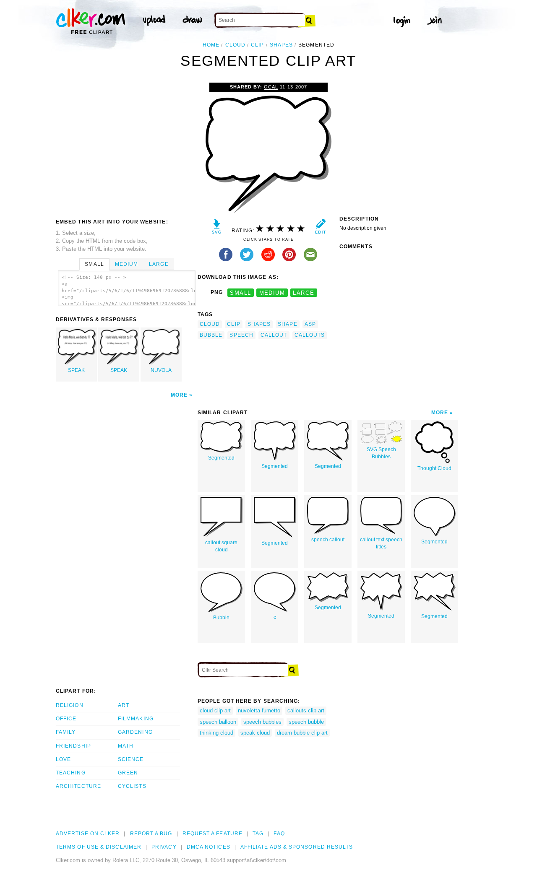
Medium (126, 264)
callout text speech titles (381, 543)
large (303, 292)
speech (241, 335)
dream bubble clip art (302, 733)
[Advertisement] (126, 145)
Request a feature (212, 833)
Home (211, 45)
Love (63, 759)
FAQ (279, 833)
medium (272, 292)
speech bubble (306, 722)
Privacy (164, 847)
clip (257, 45)
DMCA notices (208, 847)
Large (158, 264)
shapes (281, 45)
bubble (211, 335)
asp (310, 324)
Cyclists (132, 786)
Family (66, 732)
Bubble (221, 618)
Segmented (221, 458)
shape (287, 324)
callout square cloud (221, 546)
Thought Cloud (434, 468)
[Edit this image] (320, 228)
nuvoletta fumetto (259, 710)
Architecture (78, 786)
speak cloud (255, 733)
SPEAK (76, 370)
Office (66, 719)
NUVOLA (161, 370)
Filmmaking (136, 719)
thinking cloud (216, 733)
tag (258, 833)
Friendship (73, 746)
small (240, 292)
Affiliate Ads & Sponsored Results (296, 847)
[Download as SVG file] (216, 228)
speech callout (327, 540)
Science (131, 759)
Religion (69, 705)
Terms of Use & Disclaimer (98, 847)
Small (94, 264)
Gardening (135, 732)
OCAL (271, 86)
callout (274, 335)
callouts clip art (305, 710)
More (179, 395)
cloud (235, 45)
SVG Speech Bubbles (381, 453)
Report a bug (151, 833)
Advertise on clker (88, 833)
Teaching (71, 773)
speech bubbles (262, 722)
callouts (310, 335)
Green (128, 773)
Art (123, 705)
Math (125, 746)
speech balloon (218, 722)
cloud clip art (215, 710)
